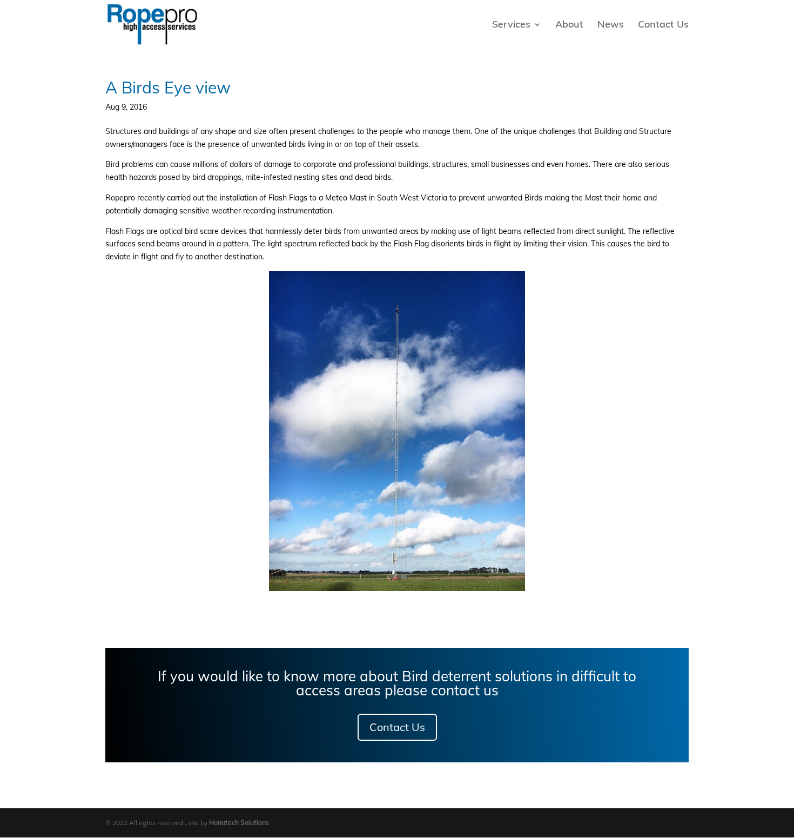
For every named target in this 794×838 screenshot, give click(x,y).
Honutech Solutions (239, 823)
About (569, 25)
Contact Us (663, 25)
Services (511, 25)
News (610, 25)
